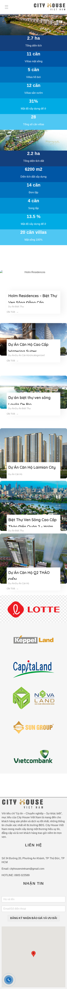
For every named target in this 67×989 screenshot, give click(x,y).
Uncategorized (37, 355)
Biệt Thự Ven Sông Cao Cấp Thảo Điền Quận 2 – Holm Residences (32, 526)
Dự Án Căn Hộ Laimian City (32, 467)
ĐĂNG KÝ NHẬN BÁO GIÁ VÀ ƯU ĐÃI (33, 918)
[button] (33, 954)
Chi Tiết (11, 312)
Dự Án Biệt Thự (16, 306)
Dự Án (11, 355)
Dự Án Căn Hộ (22, 355)
